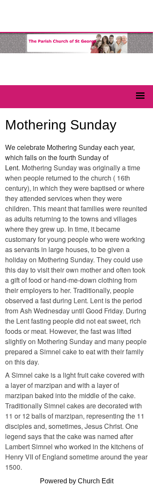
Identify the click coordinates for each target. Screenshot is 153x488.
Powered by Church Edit (76, 481)
